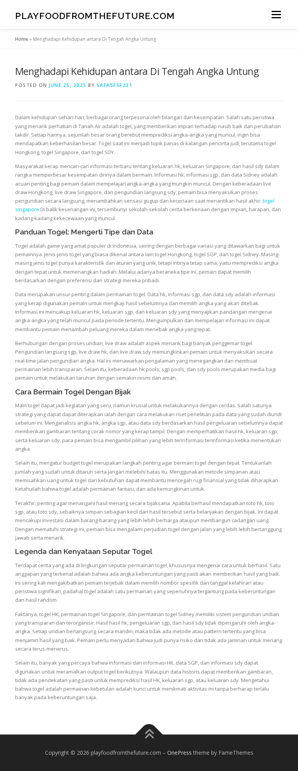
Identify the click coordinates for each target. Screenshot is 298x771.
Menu (276, 14)
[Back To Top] (149, 734)
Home (21, 39)
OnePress (179, 752)
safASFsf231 (115, 85)
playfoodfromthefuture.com (95, 15)
